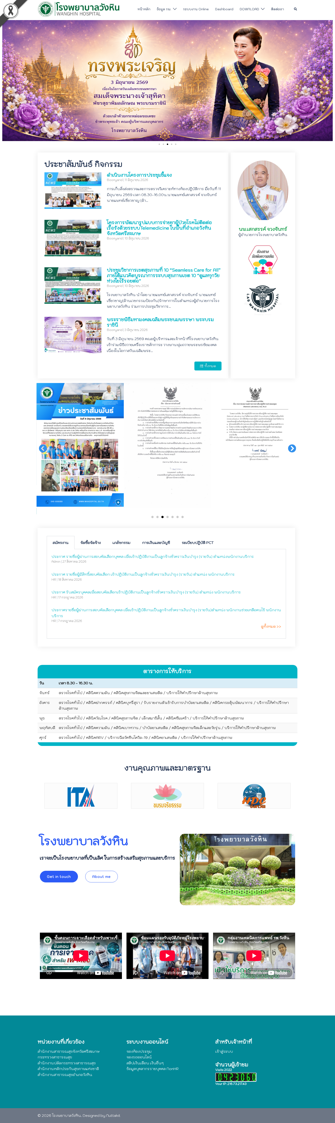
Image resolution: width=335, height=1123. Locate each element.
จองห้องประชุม (139, 1051)
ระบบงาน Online (196, 9)
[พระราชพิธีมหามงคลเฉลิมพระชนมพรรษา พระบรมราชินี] (72, 350)
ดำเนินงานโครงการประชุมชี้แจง (139, 175)
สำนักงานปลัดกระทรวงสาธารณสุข (67, 1063)
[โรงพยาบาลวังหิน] (80, 8)
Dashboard (224, 9)
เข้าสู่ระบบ (224, 1051)
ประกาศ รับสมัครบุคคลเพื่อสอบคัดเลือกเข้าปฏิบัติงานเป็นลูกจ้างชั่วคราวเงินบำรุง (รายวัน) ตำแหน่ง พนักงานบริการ (146, 592)
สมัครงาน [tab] (61, 542)
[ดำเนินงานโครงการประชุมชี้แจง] (72, 205)
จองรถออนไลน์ (139, 1057)
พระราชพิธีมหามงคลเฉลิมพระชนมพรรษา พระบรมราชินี (160, 322)
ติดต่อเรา (277, 9)
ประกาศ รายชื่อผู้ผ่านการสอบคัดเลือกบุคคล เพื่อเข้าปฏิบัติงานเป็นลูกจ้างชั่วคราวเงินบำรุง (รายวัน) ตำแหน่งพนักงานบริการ (153, 556)
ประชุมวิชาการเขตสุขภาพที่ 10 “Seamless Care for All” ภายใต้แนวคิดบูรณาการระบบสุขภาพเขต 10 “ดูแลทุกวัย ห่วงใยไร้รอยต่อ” (164, 275)
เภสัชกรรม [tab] (121, 542)
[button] (295, 9)
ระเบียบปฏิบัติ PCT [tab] (198, 542)
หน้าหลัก (143, 9)
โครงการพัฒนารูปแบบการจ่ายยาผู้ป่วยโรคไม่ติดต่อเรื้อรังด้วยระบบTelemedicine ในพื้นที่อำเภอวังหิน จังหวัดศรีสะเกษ (159, 228)
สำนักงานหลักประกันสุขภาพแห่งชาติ (68, 1068)
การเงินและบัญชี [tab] (156, 542)
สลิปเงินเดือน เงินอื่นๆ (145, 1063)
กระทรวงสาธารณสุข (55, 1057)
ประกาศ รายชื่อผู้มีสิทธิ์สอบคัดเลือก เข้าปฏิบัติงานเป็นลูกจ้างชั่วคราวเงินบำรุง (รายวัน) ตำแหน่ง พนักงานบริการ (143, 574)
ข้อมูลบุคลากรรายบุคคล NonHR (152, 1068)
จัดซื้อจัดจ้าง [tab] (90, 542)
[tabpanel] (166, 594)
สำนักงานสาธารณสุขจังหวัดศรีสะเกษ (69, 1051)
